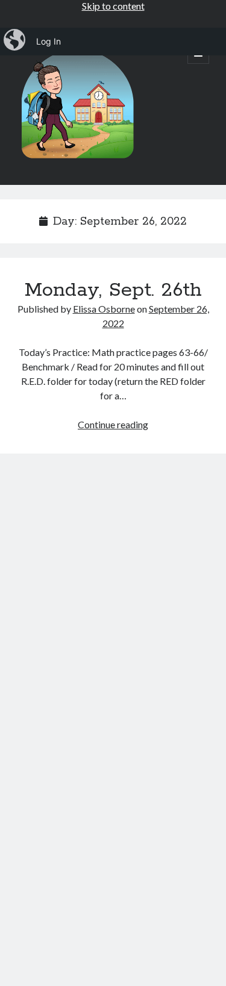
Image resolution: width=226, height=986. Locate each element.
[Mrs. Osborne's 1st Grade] (77, 159)
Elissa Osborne (104, 308)
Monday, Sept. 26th (113, 290)
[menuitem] (15, 41)
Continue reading (113, 424)
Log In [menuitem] (48, 41)
